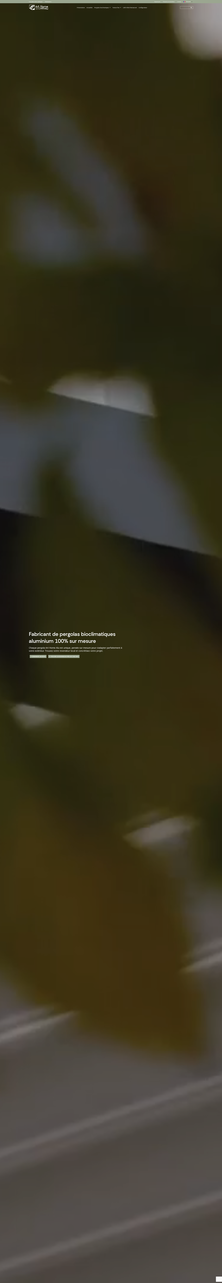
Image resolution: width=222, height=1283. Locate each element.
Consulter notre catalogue (35, 1)
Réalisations (48, 1)
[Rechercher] (191, 7)
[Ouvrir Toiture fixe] (120, 8)
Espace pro (157, 1)
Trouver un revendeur (169, 1)
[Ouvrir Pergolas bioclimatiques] (110, 8)
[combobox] (185, 7)
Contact (179, 1)
